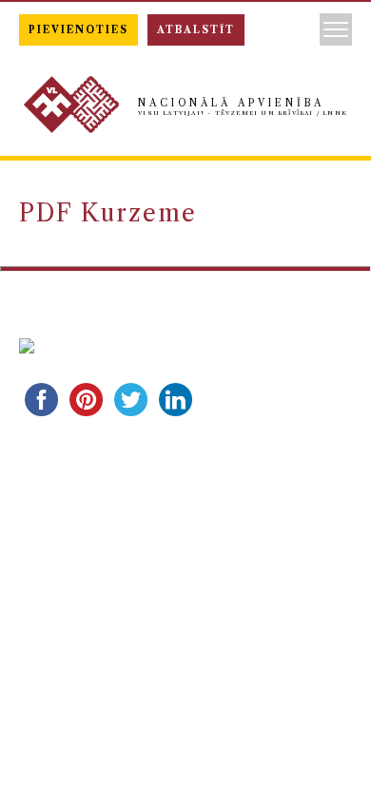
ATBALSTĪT (196, 30)
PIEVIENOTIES (78, 30)
